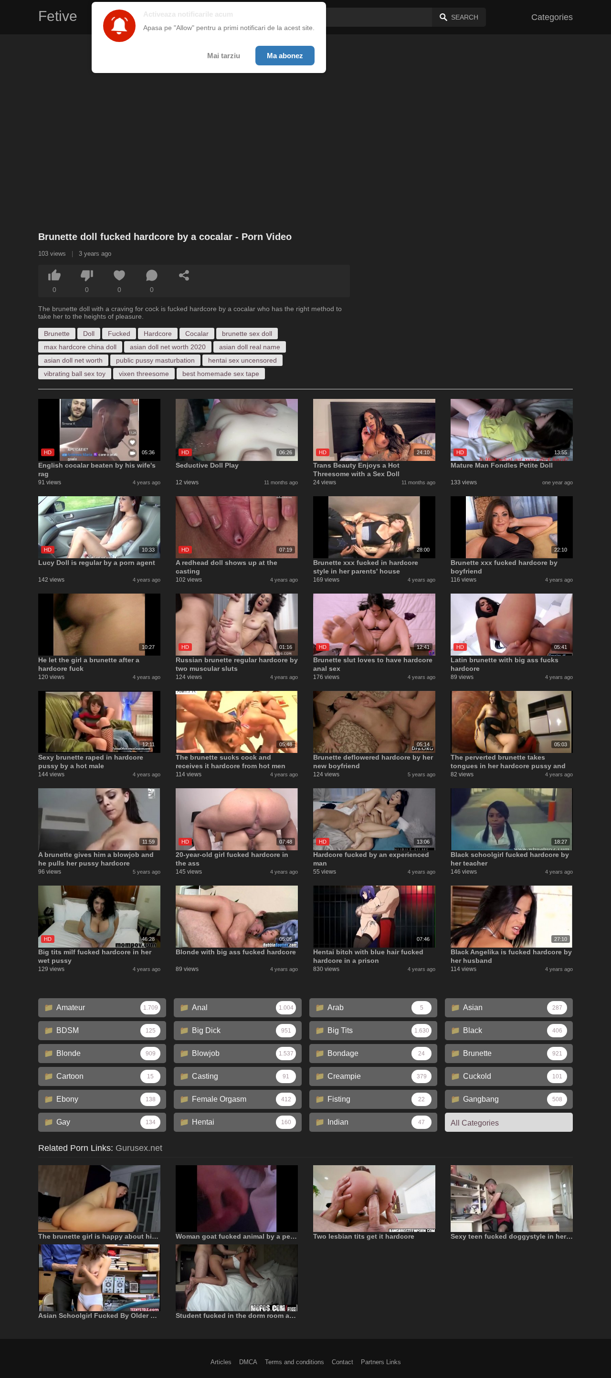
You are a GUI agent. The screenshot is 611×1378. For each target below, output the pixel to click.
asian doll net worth (73, 360)
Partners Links (381, 1362)
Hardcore (158, 333)
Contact (342, 1362)
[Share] (184, 275)
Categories (552, 17)
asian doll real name (249, 347)
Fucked (119, 333)
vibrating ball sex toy (74, 373)
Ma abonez (285, 56)
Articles (221, 1362)
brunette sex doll (247, 333)
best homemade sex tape (220, 373)
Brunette (57, 333)
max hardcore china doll (80, 347)
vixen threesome (144, 373)
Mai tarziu (223, 56)
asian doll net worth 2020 (168, 347)
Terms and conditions (294, 1362)
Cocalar (197, 333)
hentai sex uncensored (242, 360)
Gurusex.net (139, 1148)
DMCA (248, 1362)
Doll (89, 333)
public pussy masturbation (155, 360)
